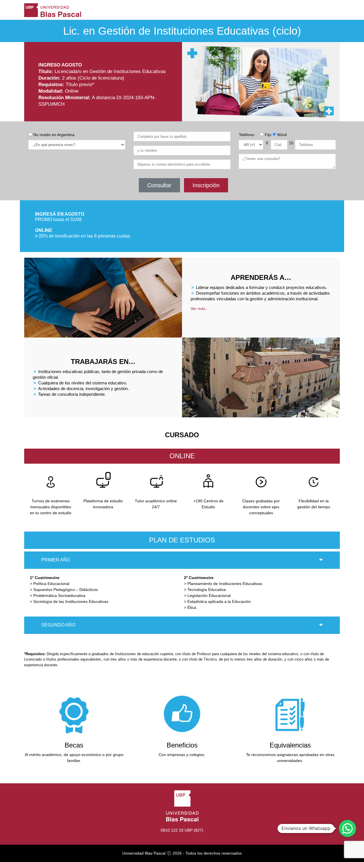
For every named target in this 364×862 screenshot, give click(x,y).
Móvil (281, 134)
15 (291, 143)
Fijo (267, 134)
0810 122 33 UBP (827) (182, 830)
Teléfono (246, 134)
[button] (347, 828)
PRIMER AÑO (55, 559)
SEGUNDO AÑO (58, 624)
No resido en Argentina (53, 134)
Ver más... (200, 308)
